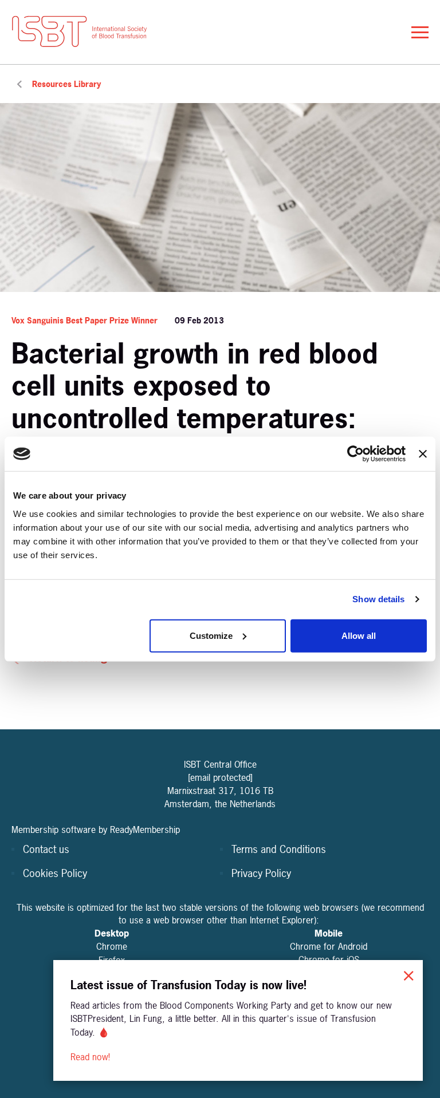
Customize (211, 635)
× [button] (408, 974)
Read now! (91, 1056)
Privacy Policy (261, 873)
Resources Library (66, 83)
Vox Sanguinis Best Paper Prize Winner (84, 320)
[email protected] (220, 777)
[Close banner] (423, 454)
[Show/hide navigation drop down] (420, 32)
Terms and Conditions (278, 849)
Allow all (358, 635)
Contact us (46, 849)
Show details (378, 599)
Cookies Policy (55, 873)
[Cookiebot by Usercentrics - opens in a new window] (355, 454)
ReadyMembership (145, 829)
